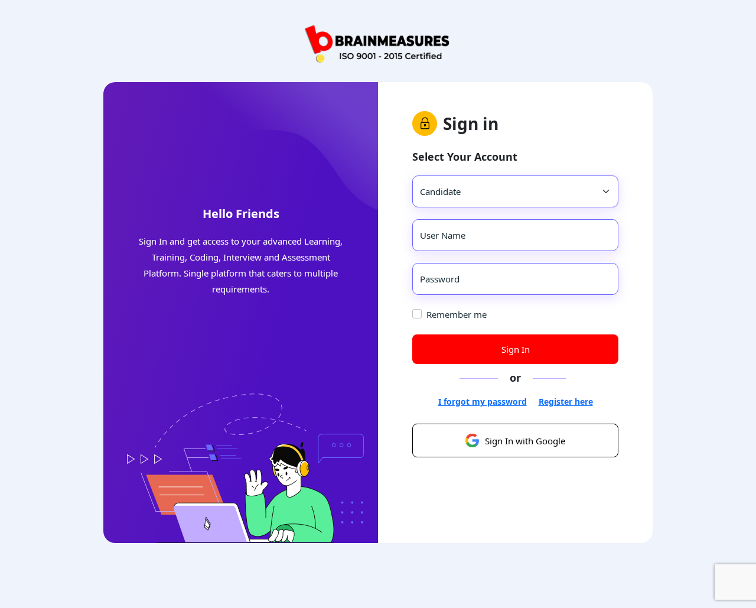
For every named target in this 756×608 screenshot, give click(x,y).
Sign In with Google (525, 441)
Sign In (515, 349)
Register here (566, 401)
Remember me (456, 314)
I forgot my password (482, 401)
